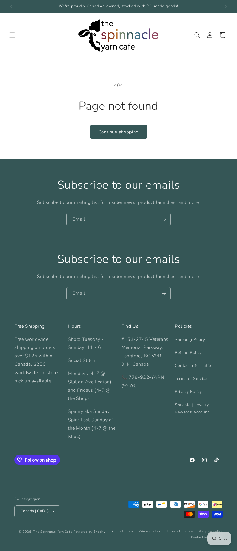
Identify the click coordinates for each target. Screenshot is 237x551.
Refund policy (122, 531)
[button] (12, 35)
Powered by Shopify (89, 532)
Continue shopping (119, 132)
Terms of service (180, 531)
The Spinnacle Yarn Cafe (52, 532)
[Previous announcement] (11, 6)
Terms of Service (191, 378)
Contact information (207, 537)
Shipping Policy (190, 339)
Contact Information (194, 365)
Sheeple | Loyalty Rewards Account (192, 408)
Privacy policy (150, 531)
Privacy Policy (188, 391)
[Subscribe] (164, 219)
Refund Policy (188, 352)
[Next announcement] (225, 6)
